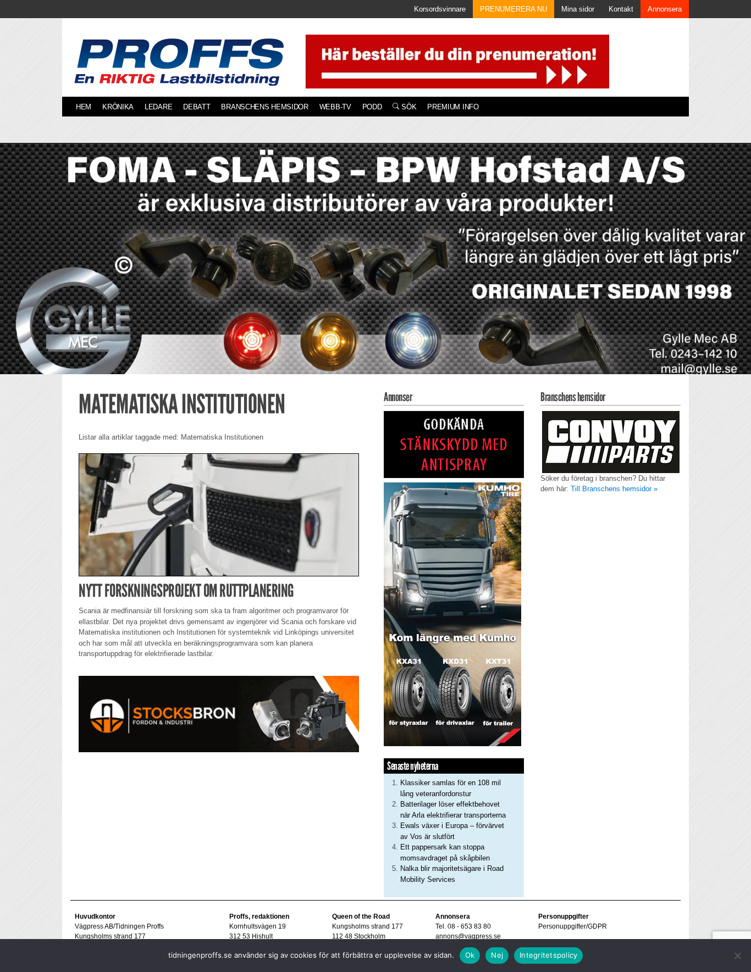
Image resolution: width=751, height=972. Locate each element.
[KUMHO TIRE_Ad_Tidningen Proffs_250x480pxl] (452, 613)
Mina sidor (577, 9)
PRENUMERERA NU (513, 9)
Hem (83, 107)
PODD (372, 107)
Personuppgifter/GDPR (572, 926)
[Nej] (737, 955)
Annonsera (665, 9)
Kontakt (621, 9)
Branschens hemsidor (264, 107)
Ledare (158, 107)
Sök (407, 107)
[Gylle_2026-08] (375, 271)
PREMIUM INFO (452, 107)
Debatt (196, 107)
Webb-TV (335, 107)
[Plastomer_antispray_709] (454, 444)
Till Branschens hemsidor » (614, 489)
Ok (470, 955)
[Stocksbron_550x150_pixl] (219, 713)
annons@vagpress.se (468, 936)
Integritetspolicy (548, 955)
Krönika (118, 107)
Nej (497, 955)
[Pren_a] (455, 61)
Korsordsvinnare (440, 9)
